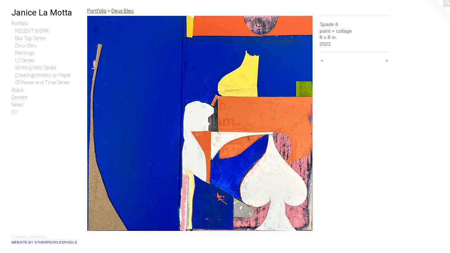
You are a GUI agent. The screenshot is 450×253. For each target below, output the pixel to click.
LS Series (24, 60)
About (17, 90)
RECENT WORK (32, 31)
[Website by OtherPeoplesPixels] (436, 14)
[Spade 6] (200, 123)
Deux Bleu (26, 45)
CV (14, 112)
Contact (19, 97)
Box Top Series (30, 38)
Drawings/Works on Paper (43, 75)
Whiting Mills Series (36, 68)
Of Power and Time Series (42, 82)
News (17, 105)
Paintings (25, 53)
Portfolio (19, 23)
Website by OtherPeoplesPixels (44, 242)
